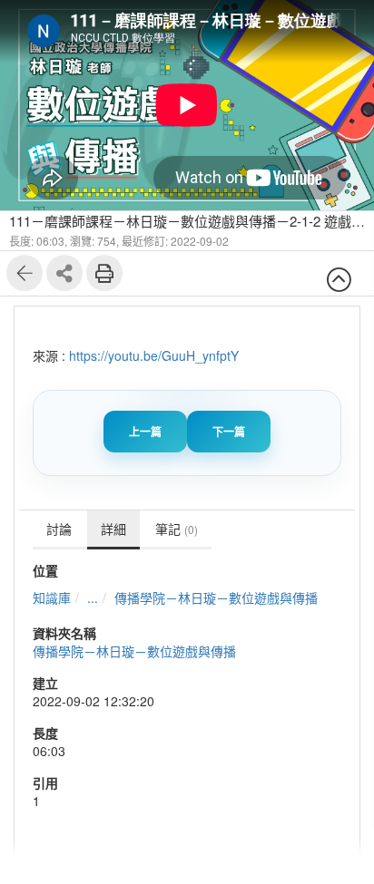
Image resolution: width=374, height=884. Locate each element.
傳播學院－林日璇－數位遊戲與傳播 (216, 597)
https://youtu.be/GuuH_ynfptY (154, 355)
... (92, 597)
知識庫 (52, 597)
